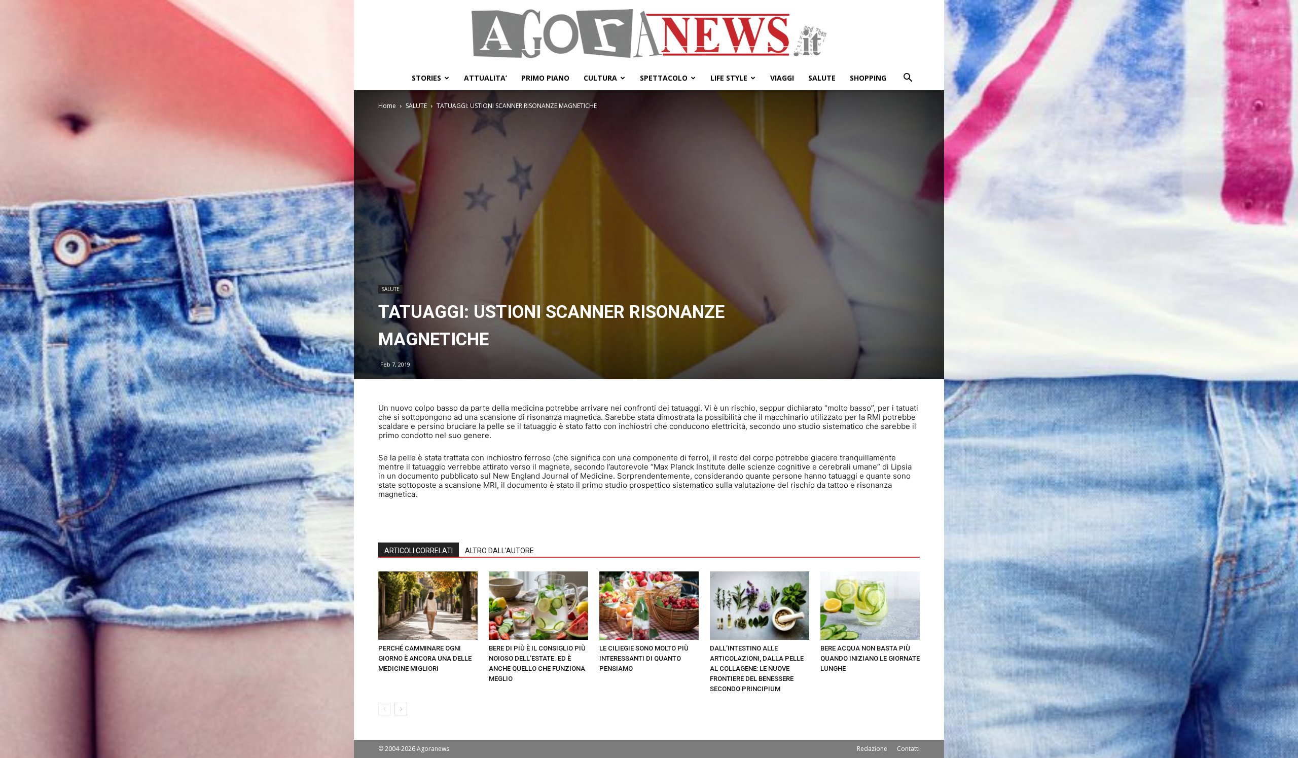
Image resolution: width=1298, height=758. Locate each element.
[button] (907, 79)
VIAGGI (782, 78)
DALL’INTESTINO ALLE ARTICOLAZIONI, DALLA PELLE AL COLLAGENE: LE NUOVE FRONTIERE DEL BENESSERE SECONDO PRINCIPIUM (757, 668)
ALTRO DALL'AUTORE (499, 551)
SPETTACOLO (664, 78)
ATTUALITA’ (485, 78)
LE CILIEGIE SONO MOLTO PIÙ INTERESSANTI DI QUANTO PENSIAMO (644, 658)
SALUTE (822, 78)
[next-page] (400, 709)
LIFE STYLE (728, 78)
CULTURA (600, 78)
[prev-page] (384, 709)
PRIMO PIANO (545, 78)
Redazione (872, 748)
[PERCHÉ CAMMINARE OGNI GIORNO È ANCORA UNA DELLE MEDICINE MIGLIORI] (428, 605)
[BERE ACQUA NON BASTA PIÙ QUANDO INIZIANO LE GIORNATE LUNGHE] (870, 605)
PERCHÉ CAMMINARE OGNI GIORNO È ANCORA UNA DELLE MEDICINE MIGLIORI (425, 658)
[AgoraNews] (649, 33)
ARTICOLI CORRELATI (418, 551)
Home (387, 105)
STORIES (426, 78)
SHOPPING (868, 78)
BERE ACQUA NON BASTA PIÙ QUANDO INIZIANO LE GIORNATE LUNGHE (870, 658)
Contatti (908, 748)
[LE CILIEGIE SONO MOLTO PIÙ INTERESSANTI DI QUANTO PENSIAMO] (649, 605)
